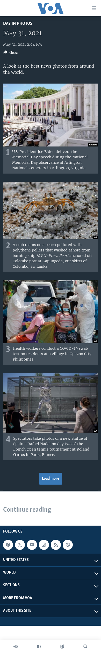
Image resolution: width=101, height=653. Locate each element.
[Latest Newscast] (15, 646)
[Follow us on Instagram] (44, 545)
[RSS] (56, 545)
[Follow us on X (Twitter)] (20, 545)
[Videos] (39, 646)
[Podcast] (68, 545)
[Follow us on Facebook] (8, 545)
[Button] (10, 54)
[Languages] (62, 646)
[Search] (85, 646)
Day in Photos (17, 23)
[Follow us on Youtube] (32, 545)
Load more (50, 479)
